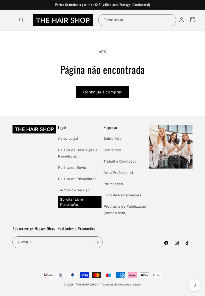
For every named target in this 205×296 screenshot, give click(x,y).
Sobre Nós (112, 138)
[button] (10, 20)
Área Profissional (118, 173)
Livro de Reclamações (122, 195)
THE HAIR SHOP (86, 284)
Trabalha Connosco (120, 161)
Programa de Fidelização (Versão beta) (125, 210)
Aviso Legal (68, 138)
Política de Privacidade (77, 179)
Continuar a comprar (102, 92)
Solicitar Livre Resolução (71, 202)
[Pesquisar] (170, 20)
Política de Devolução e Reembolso (78, 153)
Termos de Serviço (74, 190)
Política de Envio (72, 168)
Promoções (113, 184)
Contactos (112, 150)
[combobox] (137, 20)
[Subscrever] (96, 242)
